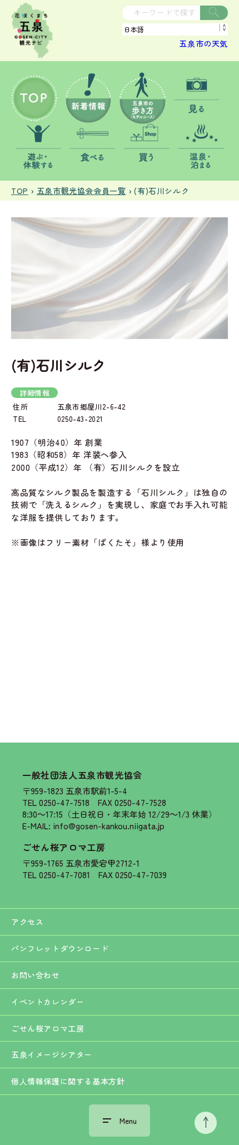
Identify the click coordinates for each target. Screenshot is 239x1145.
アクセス (27, 921)
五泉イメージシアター (51, 1054)
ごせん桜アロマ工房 (63, 847)
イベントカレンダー (47, 1001)
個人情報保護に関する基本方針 (68, 1081)
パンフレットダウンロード (59, 948)
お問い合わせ (35, 974)
